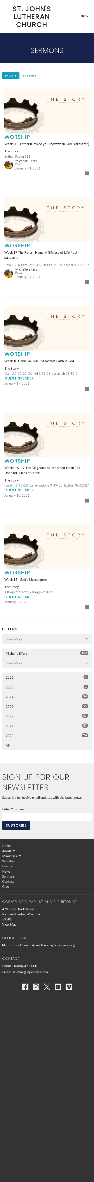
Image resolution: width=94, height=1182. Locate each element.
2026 (46, 677)
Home (6, 846)
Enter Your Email (14, 809)
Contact (8, 881)
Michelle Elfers (46, 653)
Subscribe (16, 825)
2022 (46, 716)
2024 (46, 697)
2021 (46, 726)
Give (5, 886)
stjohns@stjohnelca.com (30, 972)
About (6, 851)
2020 (46, 735)
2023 (46, 706)
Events (7, 866)
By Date (11, 75)
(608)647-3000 (25, 966)
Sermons (8, 876)
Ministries (9, 856)
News (6, 871)
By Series (29, 75)
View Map (9, 924)
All (8, 745)
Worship (8, 861)
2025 (46, 687)
